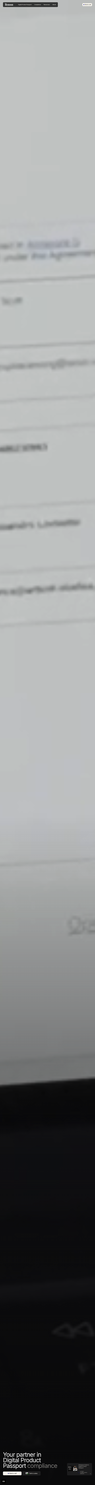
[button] (46, 4)
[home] (9, 4)
